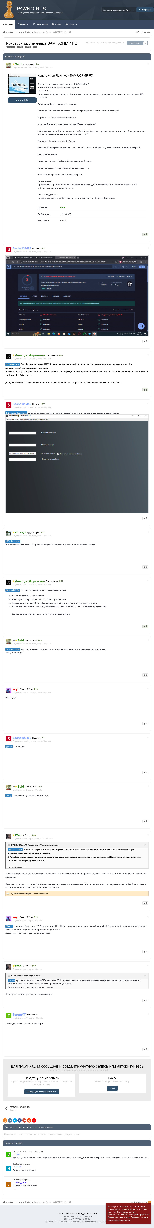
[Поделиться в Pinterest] (34, 1120)
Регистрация (145, 9)
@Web (9, 926)
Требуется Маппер (21, 1164)
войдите (124, 1214)
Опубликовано (27, 251)
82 (38, 64)
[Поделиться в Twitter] (15, 1120)
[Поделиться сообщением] (148, 63)
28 (35, 835)
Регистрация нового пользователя (41, 1091)
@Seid (9, 746)
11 (44, 248)
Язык (59, 1213)
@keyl (8, 795)
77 (43, 532)
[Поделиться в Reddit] (29, 1120)
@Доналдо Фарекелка (16, 412)
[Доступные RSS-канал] (149, 1202)
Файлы (57, 24)
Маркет (72, 24)
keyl (31, 975)
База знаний (42, 24)
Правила (24, 24)
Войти (112, 1088)
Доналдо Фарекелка (41, 844)
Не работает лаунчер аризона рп (28, 1151)
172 (36, 689)
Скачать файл (22, 100)
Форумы (9, 24)
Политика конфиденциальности (81, 1213)
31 (62, 355)
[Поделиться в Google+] (24, 1120)
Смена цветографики (22, 1179)
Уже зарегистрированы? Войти (117, 9)
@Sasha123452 (12, 364)
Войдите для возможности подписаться (106, 42)
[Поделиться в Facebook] (19, 1120)
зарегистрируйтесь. (141, 1214)
